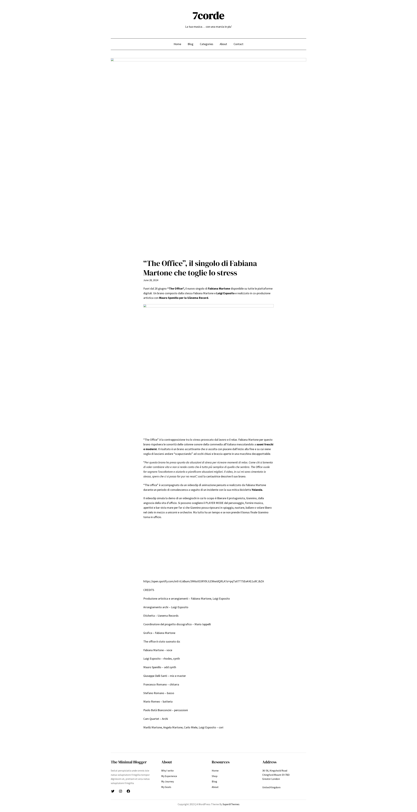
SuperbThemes (231, 804)
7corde (208, 15)
